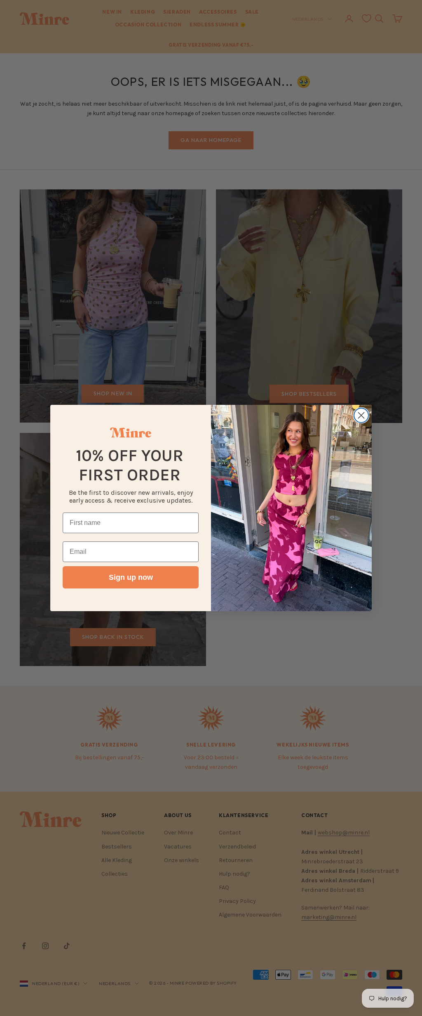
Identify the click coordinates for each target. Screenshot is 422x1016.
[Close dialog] (361, 415)
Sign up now (131, 577)
